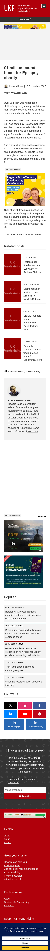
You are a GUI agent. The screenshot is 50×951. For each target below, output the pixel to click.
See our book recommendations (21, 869)
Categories (24, 19)
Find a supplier (12, 865)
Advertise (42, 516)
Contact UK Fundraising (16, 902)
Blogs (7, 839)
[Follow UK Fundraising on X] (10, 705)
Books (7, 842)
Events (24, 93)
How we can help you (15, 862)
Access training (12, 872)
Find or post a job (13, 875)
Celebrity (17, 93)
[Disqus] (25, 477)
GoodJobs (32, 431)
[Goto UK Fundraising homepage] (24, 8)
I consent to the (21, 781)
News (7, 835)
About (7, 898)
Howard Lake (16, 86)
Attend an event (12, 879)
